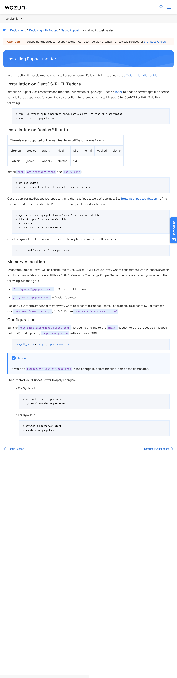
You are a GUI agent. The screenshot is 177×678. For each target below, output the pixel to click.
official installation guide (140, 75)
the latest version (155, 41)
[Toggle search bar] (161, 7)
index (118, 92)
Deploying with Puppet (43, 30)
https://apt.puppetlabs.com (139, 198)
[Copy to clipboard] (165, 112)
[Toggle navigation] (169, 7)
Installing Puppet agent (156, 448)
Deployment (18, 30)
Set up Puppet (70, 30)
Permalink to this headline (58, 59)
